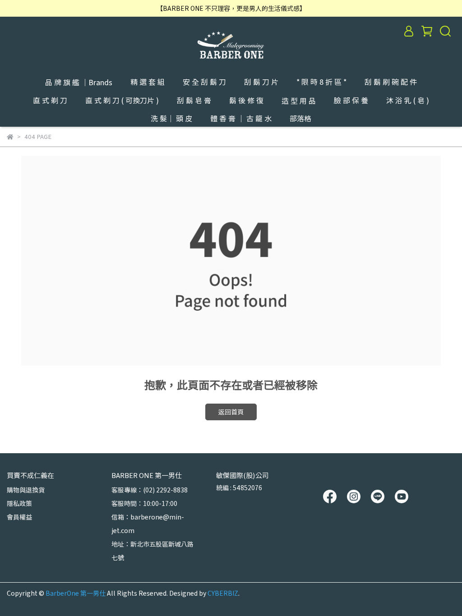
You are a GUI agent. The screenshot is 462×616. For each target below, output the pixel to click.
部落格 (300, 118)
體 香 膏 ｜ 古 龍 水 (241, 118)
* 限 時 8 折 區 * (321, 82)
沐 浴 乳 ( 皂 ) (407, 100)
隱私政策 (19, 503)
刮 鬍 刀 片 (261, 82)
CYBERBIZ (223, 593)
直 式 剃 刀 (50, 100)
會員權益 (19, 516)
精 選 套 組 (147, 82)
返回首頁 (231, 411)
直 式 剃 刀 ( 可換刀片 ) (122, 100)
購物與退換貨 (26, 489)
